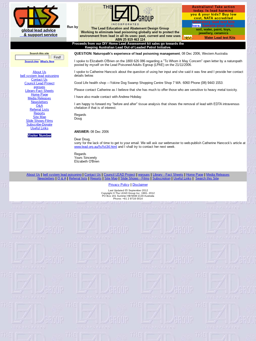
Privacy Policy (119, 184)
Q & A (62, 178)
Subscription (161, 178)
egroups (144, 174)
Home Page (194, 174)
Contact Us (92, 174)
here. (196, 25)
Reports (96, 178)
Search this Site (207, 178)
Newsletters (46, 178)
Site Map (111, 178)
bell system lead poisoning (62, 174)
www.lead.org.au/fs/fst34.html (95, 147)
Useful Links (183, 178)
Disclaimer (140, 184)
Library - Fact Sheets (168, 174)
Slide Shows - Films (135, 178)
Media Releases (218, 174)
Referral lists (78, 178)
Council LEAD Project (119, 174)
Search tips (32, 61)
